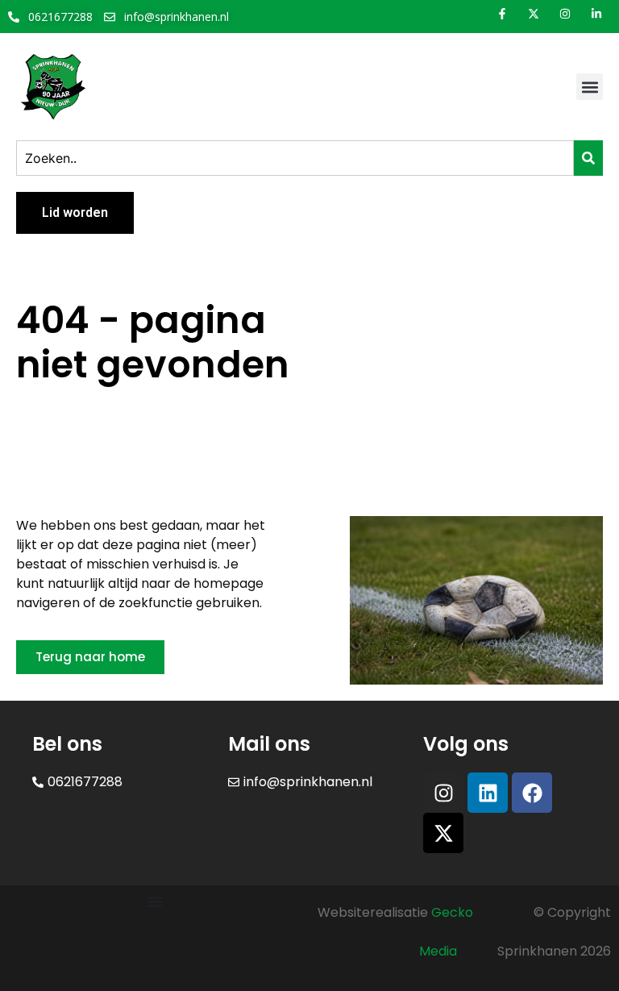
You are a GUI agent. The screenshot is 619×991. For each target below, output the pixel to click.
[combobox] (295, 158)
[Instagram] (443, 792)
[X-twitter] (443, 833)
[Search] (588, 158)
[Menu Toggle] (155, 901)
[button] (589, 86)
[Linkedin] (487, 792)
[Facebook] (532, 792)
